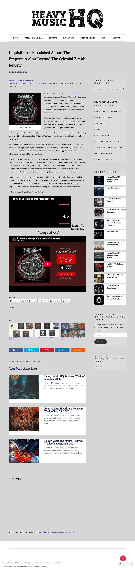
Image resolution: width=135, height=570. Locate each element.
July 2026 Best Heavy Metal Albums (115, 276)
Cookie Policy (44, 566)
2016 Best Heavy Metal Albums (45, 338)
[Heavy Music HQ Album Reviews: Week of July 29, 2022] (24, 419)
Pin (48, 350)
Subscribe (101, 342)
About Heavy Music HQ (108, 111)
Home (16, 38)
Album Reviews (103, 117)
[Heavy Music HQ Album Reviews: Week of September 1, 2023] (24, 451)
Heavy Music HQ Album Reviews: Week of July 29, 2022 (63, 410)
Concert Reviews (104, 135)
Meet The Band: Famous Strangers (116, 211)
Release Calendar (34, 38)
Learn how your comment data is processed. (56, 532)
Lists (104, 38)
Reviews (53, 38)
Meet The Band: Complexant (113, 287)
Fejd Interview (112, 231)
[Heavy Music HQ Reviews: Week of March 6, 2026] (24, 387)
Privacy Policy (103, 159)
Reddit (79, 350)
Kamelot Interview (114, 188)
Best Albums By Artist (108, 141)
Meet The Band (88, 38)
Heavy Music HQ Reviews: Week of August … (114, 179)
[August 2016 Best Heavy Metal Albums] (21, 330)
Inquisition (75, 94)
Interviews (68, 38)
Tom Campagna (18, 72)
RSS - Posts (98, 367)
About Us (117, 38)
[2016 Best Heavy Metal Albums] (47, 330)
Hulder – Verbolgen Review (115, 265)
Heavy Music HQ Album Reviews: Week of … (116, 243)
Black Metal (16, 361)
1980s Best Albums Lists (109, 147)
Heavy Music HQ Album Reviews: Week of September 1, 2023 (63, 442)
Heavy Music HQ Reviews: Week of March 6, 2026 (64, 378)
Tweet (33, 350)
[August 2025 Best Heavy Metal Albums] (73, 330)
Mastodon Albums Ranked (114, 200)
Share (17, 350)
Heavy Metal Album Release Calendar (114, 297)
